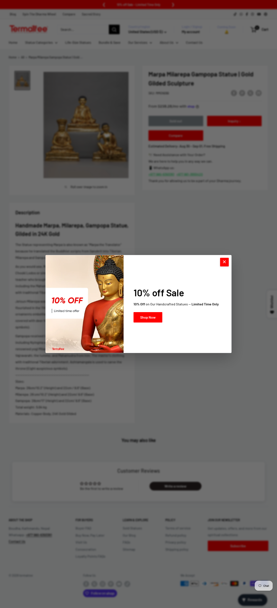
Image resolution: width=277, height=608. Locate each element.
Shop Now (148, 317)
